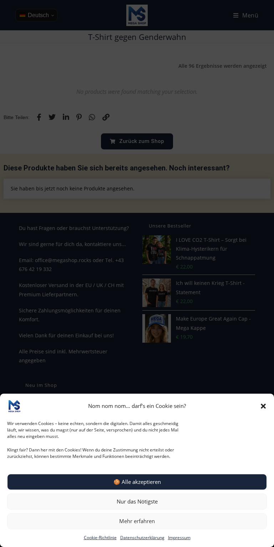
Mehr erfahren (137, 521)
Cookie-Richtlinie (100, 538)
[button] (263, 406)
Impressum (179, 538)
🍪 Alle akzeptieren (137, 481)
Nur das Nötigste (137, 501)
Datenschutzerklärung (142, 538)
